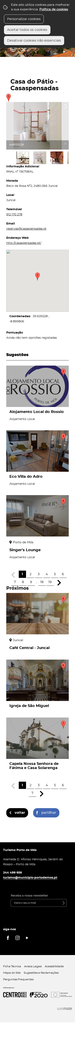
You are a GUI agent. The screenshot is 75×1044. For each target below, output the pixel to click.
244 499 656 (12, 872)
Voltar (20, 812)
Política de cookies (53, 9)
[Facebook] (8, 938)
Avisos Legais (33, 966)
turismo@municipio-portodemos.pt (30, 877)
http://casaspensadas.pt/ (23, 243)
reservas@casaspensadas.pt (26, 228)
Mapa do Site (12, 973)
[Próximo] (59, 582)
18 (42, 582)
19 (50, 582)
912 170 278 (14, 214)
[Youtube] (27, 938)
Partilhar (48, 812)
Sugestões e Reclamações (41, 973)
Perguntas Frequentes (18, 979)
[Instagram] (17, 938)
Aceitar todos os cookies (27, 29)
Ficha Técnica (12, 966)
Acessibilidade (54, 966)
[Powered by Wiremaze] (64, 1009)
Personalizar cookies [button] (24, 19)
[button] (37, 276)
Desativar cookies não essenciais (34, 40)
